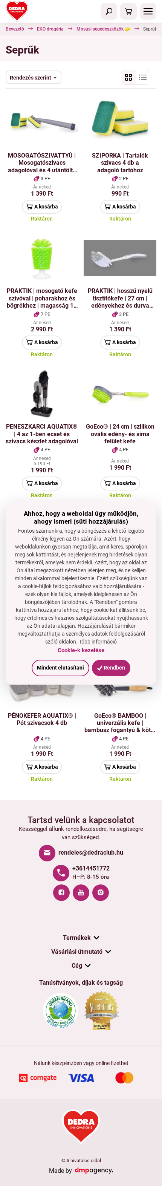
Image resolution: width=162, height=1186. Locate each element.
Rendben (113, 668)
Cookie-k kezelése (81, 650)
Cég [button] (77, 965)
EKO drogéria (50, 29)
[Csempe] (128, 77)
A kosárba (46, 207)
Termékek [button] (77, 937)
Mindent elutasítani (60, 668)
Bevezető (15, 29)
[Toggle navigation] (109, 11)
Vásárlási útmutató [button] (76, 951)
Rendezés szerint (30, 78)
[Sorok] (143, 77)
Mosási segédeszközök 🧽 (103, 29)
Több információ (98, 642)
